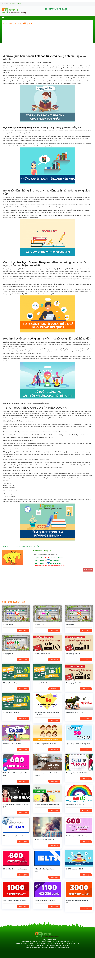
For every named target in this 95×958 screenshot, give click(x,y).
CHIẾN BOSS (88, 570)
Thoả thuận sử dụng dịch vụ (49, 947)
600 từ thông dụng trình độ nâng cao (78, 836)
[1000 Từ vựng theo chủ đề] (79, 858)
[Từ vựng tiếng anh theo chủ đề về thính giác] (16, 793)
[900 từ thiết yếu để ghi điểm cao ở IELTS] (47, 858)
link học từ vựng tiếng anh (52, 56)
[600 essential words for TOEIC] (47, 827)
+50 (46, 560)
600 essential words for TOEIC (44, 840)
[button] (4, 18)
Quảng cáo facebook (36, 215)
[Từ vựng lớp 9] (16, 643)
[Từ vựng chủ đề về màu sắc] (79, 793)
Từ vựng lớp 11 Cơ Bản (73, 653)
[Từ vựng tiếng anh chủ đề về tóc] (47, 733)
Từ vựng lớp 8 (70, 624)
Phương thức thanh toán (63, 947)
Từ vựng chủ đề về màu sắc (75, 804)
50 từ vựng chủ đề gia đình (12, 743)
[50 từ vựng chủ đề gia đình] (16, 733)
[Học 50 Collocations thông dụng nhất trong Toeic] (47, 701)
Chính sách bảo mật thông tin (33, 947)
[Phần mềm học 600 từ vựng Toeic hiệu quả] (16, 762)
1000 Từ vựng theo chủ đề (74, 869)
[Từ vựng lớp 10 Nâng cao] (16, 672)
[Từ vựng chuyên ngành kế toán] (16, 825)
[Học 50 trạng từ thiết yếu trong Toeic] (79, 733)
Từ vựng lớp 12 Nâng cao (11, 712)
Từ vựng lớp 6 (8, 624)
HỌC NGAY (23, 630)
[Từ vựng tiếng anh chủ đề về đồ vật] (79, 762)
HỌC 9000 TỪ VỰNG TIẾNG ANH (55, 9)
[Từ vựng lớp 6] (16, 613)
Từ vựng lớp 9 (8, 653)
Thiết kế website (13, 215)
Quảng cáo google (24, 215)
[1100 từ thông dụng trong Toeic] (47, 889)
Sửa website (58, 215)
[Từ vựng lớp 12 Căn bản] (79, 672)
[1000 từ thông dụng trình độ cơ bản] (16, 889)
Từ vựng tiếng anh (33, 217)
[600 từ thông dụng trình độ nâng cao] (79, 825)
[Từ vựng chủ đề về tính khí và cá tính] (47, 793)
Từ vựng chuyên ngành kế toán (13, 836)
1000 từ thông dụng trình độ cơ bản (14, 900)
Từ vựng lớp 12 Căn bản (74, 683)
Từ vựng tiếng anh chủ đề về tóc (45, 743)
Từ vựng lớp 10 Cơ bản (42, 653)
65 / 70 (47, 557)
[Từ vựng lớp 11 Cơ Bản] (79, 643)
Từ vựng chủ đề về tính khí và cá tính (47, 804)
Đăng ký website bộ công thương (72, 215)
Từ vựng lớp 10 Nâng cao (11, 683)
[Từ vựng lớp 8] (79, 613)
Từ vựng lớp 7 (39, 624)
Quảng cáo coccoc (48, 215)
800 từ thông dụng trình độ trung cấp (15, 869)
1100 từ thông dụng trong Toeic (45, 900)
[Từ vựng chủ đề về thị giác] (79, 701)
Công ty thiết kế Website (15, 3)
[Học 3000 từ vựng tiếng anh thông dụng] (79, 889)
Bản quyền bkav (22, 217)
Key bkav (14, 217)
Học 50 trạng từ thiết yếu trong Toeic (78, 743)
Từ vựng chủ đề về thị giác (74, 712)
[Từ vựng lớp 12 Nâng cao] (16, 701)
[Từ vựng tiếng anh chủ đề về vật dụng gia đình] (47, 762)
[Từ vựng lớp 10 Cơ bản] (47, 643)
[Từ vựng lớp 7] (47, 613)
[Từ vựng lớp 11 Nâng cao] (47, 672)
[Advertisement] (47, 40)
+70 (46, 563)
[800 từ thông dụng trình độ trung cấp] (16, 858)
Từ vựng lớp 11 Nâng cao (43, 683)
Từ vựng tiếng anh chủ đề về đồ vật (77, 773)
